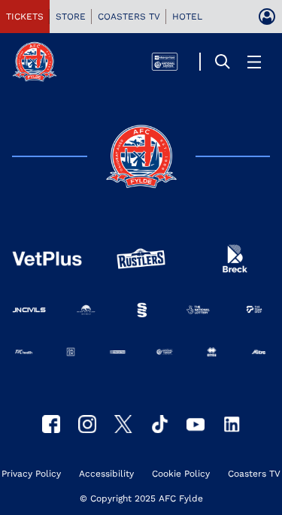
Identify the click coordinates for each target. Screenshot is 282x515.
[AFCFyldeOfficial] (51, 424)
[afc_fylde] (87, 424)
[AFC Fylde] (123, 424)
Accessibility (106, 474)
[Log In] (267, 16)
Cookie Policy (181, 474)
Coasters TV (254, 474)
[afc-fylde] (159, 424)
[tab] (25, 16)
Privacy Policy (31, 474)
